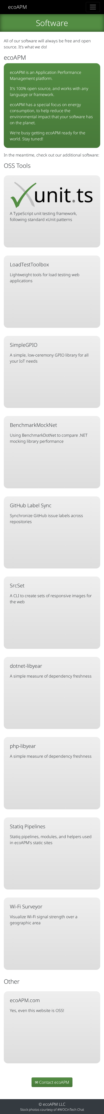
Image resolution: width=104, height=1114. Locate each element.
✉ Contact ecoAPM (52, 1082)
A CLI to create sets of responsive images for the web (51, 593)
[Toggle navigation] (93, 7)
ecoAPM (17, 7)
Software (52, 22)
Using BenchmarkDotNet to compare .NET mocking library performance (49, 433)
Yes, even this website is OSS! (37, 1005)
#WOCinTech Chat (70, 1109)
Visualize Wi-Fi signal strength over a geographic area (43, 914)
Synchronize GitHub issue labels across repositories (46, 513)
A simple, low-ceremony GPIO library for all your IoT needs (49, 352)
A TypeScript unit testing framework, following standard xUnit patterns (43, 216)
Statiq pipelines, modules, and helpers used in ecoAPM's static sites (51, 834)
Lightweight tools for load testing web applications (45, 272)
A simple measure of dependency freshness (51, 670)
